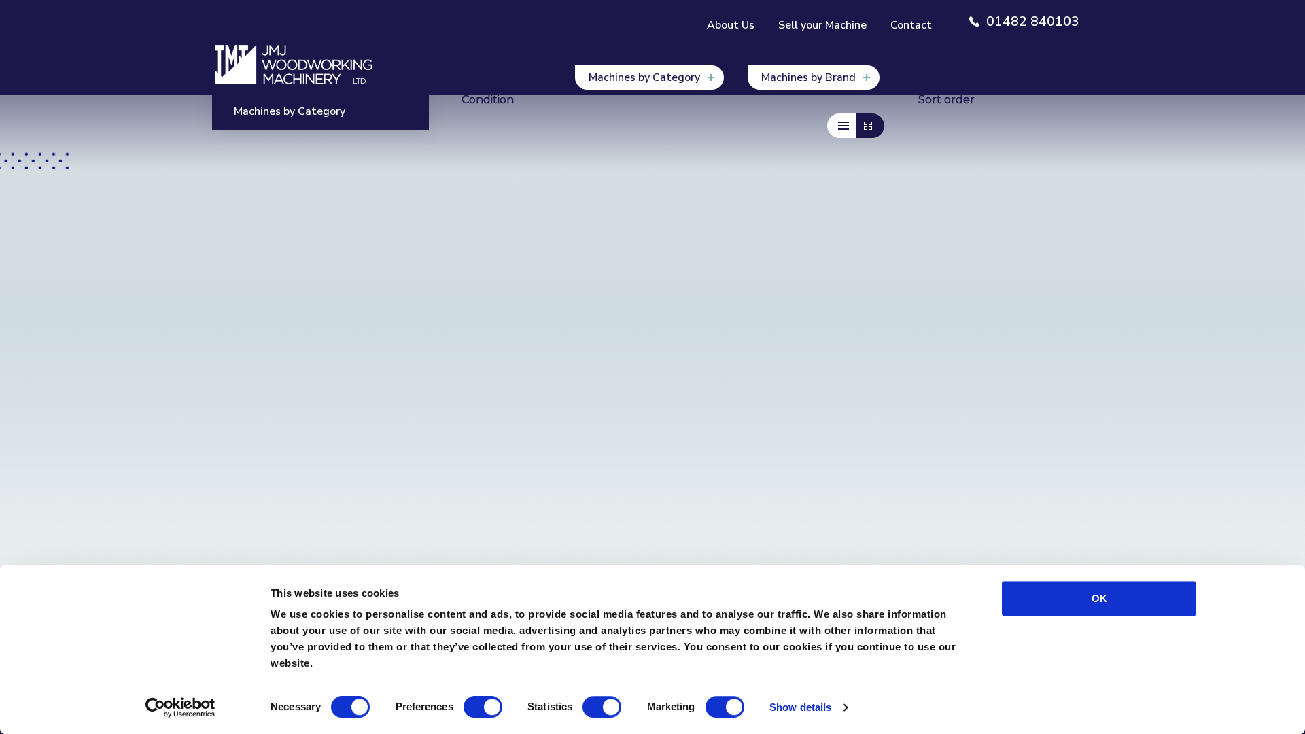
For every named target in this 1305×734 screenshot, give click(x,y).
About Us (730, 25)
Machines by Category (644, 77)
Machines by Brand (808, 77)
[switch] (483, 707)
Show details (800, 707)
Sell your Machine (822, 25)
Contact (911, 25)
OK (1099, 598)
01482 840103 (1032, 22)
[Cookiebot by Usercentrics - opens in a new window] (180, 707)
